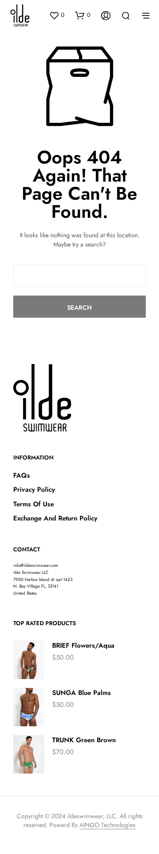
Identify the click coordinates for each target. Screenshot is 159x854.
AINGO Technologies (108, 825)
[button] (56, 15)
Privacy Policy (34, 489)
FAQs (21, 475)
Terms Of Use (33, 504)
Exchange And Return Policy (55, 518)
